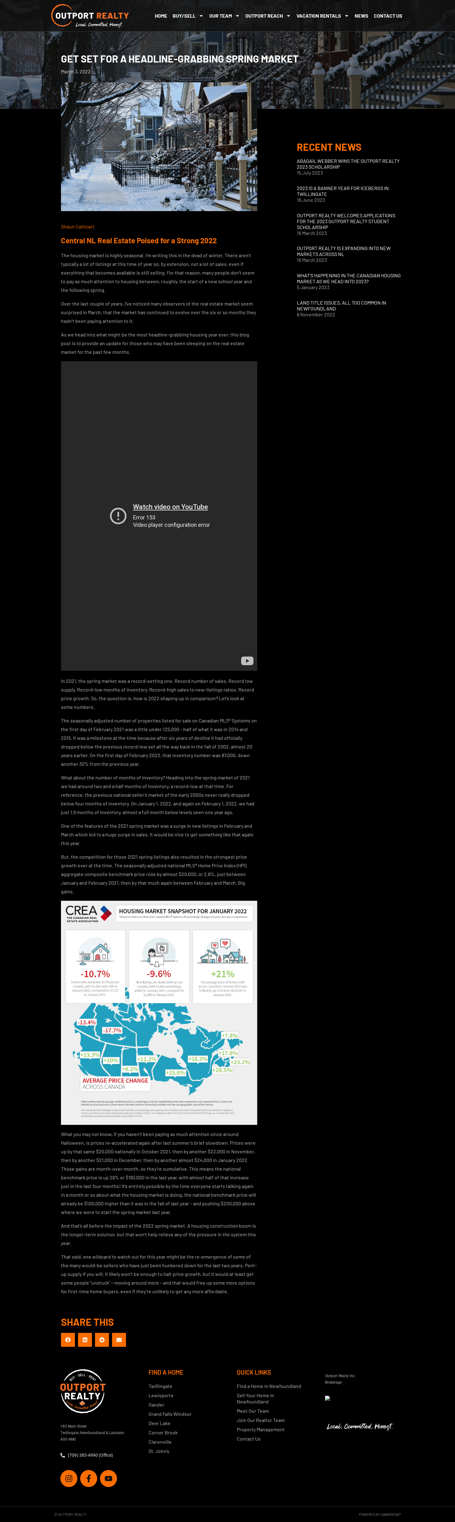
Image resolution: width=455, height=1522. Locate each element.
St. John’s (159, 1451)
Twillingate (160, 1386)
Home (161, 16)
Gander (156, 1404)
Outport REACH (264, 16)
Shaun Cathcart (77, 226)
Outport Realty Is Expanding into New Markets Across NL (344, 251)
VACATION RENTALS (319, 16)
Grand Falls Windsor (170, 1414)
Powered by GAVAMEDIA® (380, 1514)
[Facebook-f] (88, 1478)
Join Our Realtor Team (261, 1420)
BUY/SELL (184, 16)
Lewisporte (161, 1395)
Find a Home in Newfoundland (269, 1386)
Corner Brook (163, 1432)
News (361, 16)
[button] (68, 1340)
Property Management (261, 1429)
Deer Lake (160, 1423)
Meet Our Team (253, 1411)
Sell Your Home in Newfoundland (255, 1398)
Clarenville (160, 1442)
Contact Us (388, 16)
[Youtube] (108, 1478)
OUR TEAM (220, 16)
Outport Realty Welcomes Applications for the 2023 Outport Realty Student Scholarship (346, 221)
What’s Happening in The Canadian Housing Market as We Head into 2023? (349, 278)
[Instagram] (68, 1478)
